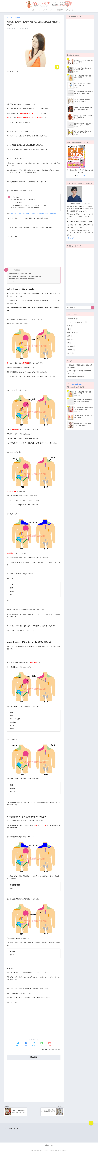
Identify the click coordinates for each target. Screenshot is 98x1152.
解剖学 (70, 353)
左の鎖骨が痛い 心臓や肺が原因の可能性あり (22, 278)
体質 (69, 325)
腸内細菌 (70, 346)
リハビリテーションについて (76, 322)
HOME (50, 1145)
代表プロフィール (36, 10)
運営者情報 (60, 10)
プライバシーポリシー (49, 10)
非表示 (17, 270)
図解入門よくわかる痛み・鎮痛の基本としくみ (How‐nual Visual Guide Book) (33, 213)
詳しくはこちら (80, 175)
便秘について (72, 332)
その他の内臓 (53, 1049)
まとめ (11, 281)
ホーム (27, 10)
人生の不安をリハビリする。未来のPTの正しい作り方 (79, 372)
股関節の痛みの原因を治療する (76, 376)
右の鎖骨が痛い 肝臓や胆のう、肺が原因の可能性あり (25, 276)
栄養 (69, 336)
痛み (59, 1049)
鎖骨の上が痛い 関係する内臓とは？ (20, 273)
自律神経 (70, 350)
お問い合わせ (69, 10)
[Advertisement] (33, 88)
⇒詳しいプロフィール (73, 238)
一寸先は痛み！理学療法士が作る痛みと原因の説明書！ (79, 366)
